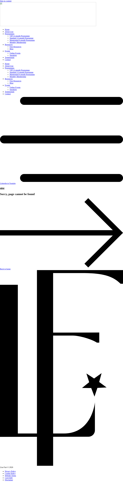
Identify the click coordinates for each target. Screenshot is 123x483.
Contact (8, 60)
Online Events (15, 53)
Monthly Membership (18, 42)
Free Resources (15, 47)
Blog (11, 49)
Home (7, 29)
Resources (9, 45)
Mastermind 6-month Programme (22, 40)
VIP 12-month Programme (20, 36)
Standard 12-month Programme (21, 38)
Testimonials (9, 57)
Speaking (13, 55)
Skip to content (5, 1)
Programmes (9, 34)
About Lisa (9, 32)
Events (7, 51)
